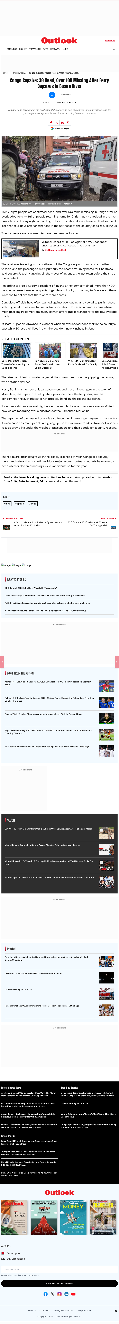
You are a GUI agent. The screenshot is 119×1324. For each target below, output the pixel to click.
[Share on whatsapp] (68, 122)
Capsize (19, 503)
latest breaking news (32, 477)
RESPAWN (55, 49)
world (77, 481)
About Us (32, 1310)
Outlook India (60, 477)
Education (46, 481)
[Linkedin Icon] (66, 1294)
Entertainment (28, 481)
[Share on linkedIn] (62, 122)
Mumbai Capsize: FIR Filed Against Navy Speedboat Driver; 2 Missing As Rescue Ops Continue (74, 243)
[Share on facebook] (51, 122)
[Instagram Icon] (59, 1294)
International (19, 73)
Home (5, 73)
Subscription (14, 1253)
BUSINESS (12, 49)
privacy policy (32, 1275)
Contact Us (44, 1310)
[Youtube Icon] (73, 1294)
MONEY (23, 49)
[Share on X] (56, 122)
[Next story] (117, 662)
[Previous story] (2, 662)
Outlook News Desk (55, 250)
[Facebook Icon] (45, 1294)
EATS (45, 49)
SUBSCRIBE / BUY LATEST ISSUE (59, 1283)
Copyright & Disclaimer (63, 1310)
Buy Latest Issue (16, 1258)
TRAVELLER (35, 49)
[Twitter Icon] (52, 1294)
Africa (7, 503)
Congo (32, 503)
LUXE (65, 49)
